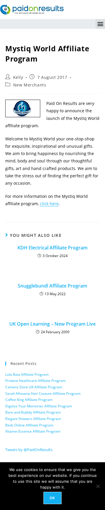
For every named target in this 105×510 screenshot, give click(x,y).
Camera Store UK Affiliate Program (33, 387)
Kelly (18, 77)
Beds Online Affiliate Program (29, 425)
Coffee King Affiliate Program (28, 399)
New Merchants (29, 85)
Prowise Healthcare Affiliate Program (35, 380)
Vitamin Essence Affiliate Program (32, 431)
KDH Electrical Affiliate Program (53, 247)
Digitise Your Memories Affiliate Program (38, 406)
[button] (100, 24)
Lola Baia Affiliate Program (27, 374)
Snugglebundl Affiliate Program (52, 286)
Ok (52, 498)
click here (49, 203)
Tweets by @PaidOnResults (28, 449)
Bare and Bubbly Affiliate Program (33, 412)
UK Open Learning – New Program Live (52, 324)
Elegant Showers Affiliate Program (33, 418)
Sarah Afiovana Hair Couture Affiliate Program (42, 393)
